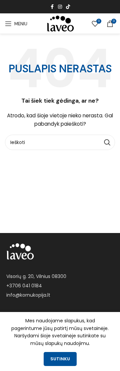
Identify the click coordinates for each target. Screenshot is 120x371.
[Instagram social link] (60, 6)
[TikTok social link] (68, 6)
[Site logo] (60, 23)
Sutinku (60, 359)
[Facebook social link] (52, 6)
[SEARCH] (107, 142)
